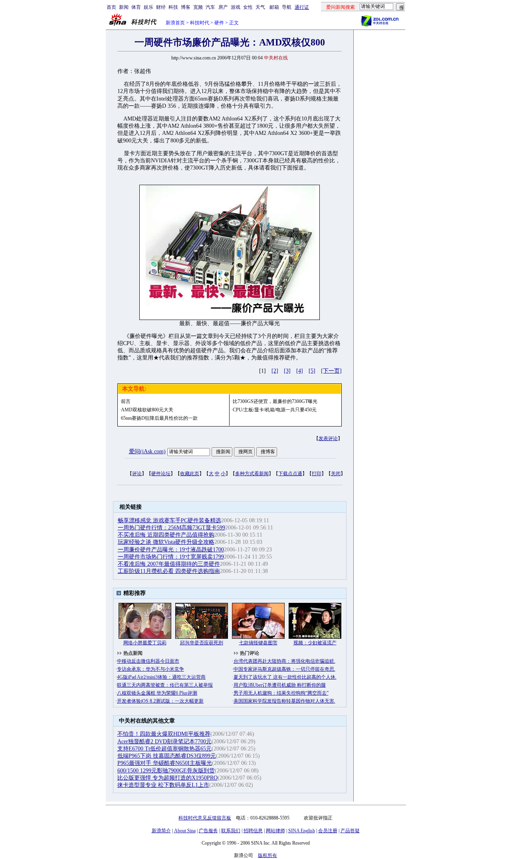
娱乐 (148, 7)
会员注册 (327, 830)
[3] (287, 371)
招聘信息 (253, 830)
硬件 (219, 23)
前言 (126, 401)
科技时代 (199, 23)
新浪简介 (161, 830)
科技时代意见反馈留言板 (204, 818)
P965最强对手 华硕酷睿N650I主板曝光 (164, 763)
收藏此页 (189, 473)
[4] (299, 371)
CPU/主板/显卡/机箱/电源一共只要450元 (275, 410)
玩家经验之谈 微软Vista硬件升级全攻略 (166, 542)
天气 (260, 7)
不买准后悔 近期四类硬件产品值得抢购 (166, 535)
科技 (173, 7)
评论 (137, 473)
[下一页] (331, 371)
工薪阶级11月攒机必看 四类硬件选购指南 (169, 571)
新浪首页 (175, 23)
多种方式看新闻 (252, 473)
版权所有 (267, 855)
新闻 (124, 7)
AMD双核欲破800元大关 (147, 410)
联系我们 (230, 830)
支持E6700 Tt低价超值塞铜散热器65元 (164, 749)
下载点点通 (290, 473)
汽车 (210, 7)
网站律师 (275, 830)
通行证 (302, 7)
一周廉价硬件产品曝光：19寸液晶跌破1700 (171, 550)
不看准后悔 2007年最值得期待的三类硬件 (169, 564)
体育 (136, 7)
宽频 (198, 7)
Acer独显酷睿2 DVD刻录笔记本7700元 (164, 741)
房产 (223, 7)
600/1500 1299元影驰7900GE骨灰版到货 (166, 771)
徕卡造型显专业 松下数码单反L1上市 (163, 785)
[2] (274, 371)
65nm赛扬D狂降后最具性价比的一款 (159, 418)
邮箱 (274, 7)
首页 (111, 7)
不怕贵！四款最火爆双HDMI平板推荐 (163, 734)
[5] (312, 371)
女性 (248, 7)
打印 (316, 473)
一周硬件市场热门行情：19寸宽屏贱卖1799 (171, 557)
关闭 (336, 473)
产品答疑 (350, 830)
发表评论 (328, 438)
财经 (161, 7)
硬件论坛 (160, 473)
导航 (286, 7)
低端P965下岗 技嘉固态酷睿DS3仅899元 (166, 756)
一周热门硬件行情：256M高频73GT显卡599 (171, 528)
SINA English (301, 830)
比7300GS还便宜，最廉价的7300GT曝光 (275, 401)
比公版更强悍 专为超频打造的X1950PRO (167, 778)
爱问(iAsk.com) (147, 451)
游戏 (235, 7)
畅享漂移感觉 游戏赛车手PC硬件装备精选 (169, 520)
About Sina (185, 830)
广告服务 (208, 830)
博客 (185, 7)
